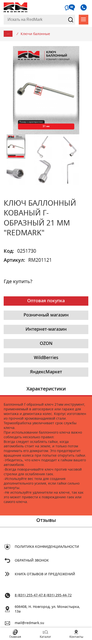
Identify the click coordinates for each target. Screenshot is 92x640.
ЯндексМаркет (46, 372)
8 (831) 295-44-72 (58, 595)
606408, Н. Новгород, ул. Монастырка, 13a (47, 609)
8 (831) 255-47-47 (29, 595)
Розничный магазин (46, 315)
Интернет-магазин (46, 329)
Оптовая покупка (46, 301)
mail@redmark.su (29, 623)
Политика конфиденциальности (47, 547)
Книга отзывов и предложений (45, 574)
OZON (46, 343)
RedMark (16, 7)
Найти (70, 20)
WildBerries (46, 358)
